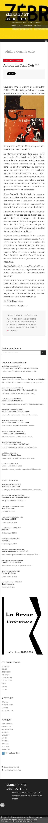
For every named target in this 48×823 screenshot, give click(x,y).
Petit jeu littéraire (18, 433)
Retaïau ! (5, 541)
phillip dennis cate (31, 327)
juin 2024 (5, 738)
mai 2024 (5, 741)
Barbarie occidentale (36, 379)
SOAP (3, 684)
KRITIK (35, 315)
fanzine (14, 319)
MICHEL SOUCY (7, 681)
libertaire (32, 324)
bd (23, 319)
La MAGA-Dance (9, 573)
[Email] (2, 805)
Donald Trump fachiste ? (12, 562)
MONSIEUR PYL (7, 678)
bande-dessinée (30, 319)
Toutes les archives (13, 753)
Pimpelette (6, 444)
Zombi (4, 401)
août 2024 (5, 732)
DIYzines (5, 702)
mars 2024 (5, 746)
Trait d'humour (17, 401)
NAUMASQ (5, 666)
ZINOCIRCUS (6, 672)
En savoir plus (29, 821)
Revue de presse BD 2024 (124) (15, 551)
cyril (4, 390)
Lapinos (5, 466)
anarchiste (11, 327)
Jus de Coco (16, 455)
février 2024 (6, 749)
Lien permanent (16, 315)
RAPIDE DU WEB (7, 705)
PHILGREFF (5, 675)
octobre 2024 (6, 726)
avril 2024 (5, 744)
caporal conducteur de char (13, 379)
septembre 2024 (7, 729)
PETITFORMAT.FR (7, 711)
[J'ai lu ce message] (45, 817)
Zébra (4, 368)
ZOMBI (4, 669)
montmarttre (29, 322)
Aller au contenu (7, 2)
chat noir (20, 322)
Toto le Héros (7, 412)
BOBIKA (4, 689)
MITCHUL (5, 708)
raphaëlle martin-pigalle (19, 324)
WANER (4, 686)
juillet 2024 (5, 735)
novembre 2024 (7, 723)
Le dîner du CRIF (9, 519)
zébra (20, 319)
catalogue (19, 327)
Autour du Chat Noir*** (21, 65)
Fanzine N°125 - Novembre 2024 (24, 368)
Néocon (5, 530)
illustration (11, 322)
